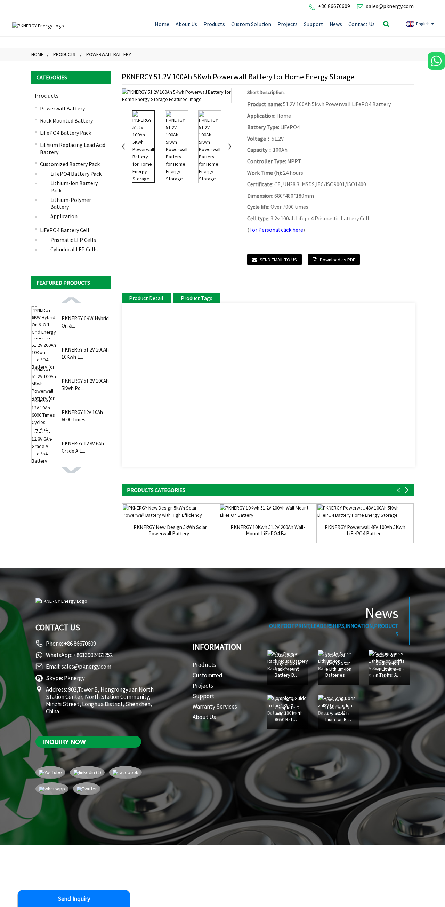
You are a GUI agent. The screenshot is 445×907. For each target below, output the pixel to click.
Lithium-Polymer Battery (70, 203)
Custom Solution (251, 24)
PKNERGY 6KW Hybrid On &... (85, 322)
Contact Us (361, 24)
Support (313, 24)
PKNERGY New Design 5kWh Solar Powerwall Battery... (170, 530)
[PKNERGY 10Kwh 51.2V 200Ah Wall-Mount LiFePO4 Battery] (267, 511)
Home (162, 24)
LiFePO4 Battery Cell (64, 230)
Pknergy (74, 678)
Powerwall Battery (108, 54)
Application (64, 216)
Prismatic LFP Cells (73, 239)
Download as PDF (337, 260)
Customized (207, 675)
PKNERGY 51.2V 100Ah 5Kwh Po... (85, 385)
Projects (287, 24)
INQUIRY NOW (64, 742)
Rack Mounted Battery (66, 120)
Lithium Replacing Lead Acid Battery (72, 148)
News (336, 24)
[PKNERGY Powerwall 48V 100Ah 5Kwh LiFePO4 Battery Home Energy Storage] (365, 511)
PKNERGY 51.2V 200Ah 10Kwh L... (85, 353)
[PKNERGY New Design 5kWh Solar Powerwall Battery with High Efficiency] (170, 511)
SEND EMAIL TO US (278, 260)
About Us (186, 24)
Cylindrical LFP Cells (74, 249)
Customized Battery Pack (70, 163)
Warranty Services (215, 706)
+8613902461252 (93, 655)
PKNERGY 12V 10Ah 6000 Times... (82, 416)
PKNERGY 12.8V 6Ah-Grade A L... (84, 447)
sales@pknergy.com (390, 5)
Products (214, 24)
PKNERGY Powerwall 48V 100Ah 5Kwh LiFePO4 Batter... (365, 530)
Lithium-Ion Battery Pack (74, 187)
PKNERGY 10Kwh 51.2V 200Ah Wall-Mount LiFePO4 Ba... (267, 530)
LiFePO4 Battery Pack (65, 132)
